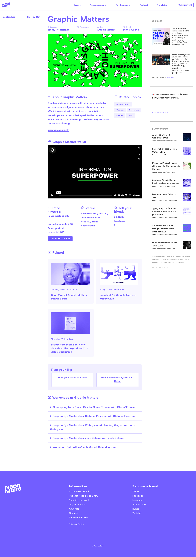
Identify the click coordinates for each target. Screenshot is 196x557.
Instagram (172, 262)
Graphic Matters (106, 29)
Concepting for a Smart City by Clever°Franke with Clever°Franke (94, 407)
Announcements (98, 5)
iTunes (135, 508)
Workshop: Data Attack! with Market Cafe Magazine (84, 447)
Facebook (119, 221)
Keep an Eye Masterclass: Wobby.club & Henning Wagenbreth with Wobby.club (92, 427)
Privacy (180, 259)
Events (77, 5)
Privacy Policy (76, 524)
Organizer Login (77, 504)
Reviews (156, 259)
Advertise (180, 262)
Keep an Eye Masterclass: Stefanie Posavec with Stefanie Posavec (94, 416)
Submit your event (79, 500)
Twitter (187, 259)
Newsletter (162, 5)
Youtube (136, 513)
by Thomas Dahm (98, 546)
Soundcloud (139, 504)
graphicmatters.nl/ (58, 129)
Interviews (186, 257)
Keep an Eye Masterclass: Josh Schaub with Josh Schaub (88, 438)
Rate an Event (166, 259)
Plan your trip (131, 29)
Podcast (144, 5)
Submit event (185, 5)
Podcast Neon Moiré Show (83, 495)
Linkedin (119, 216)
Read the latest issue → (160, 113)
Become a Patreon (79, 517)
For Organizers (122, 5)
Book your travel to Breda (72, 377)
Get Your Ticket (60, 238)
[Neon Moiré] (6, 4)
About (174, 259)
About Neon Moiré (79, 491)
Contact (73, 513)
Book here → (171, 78)
